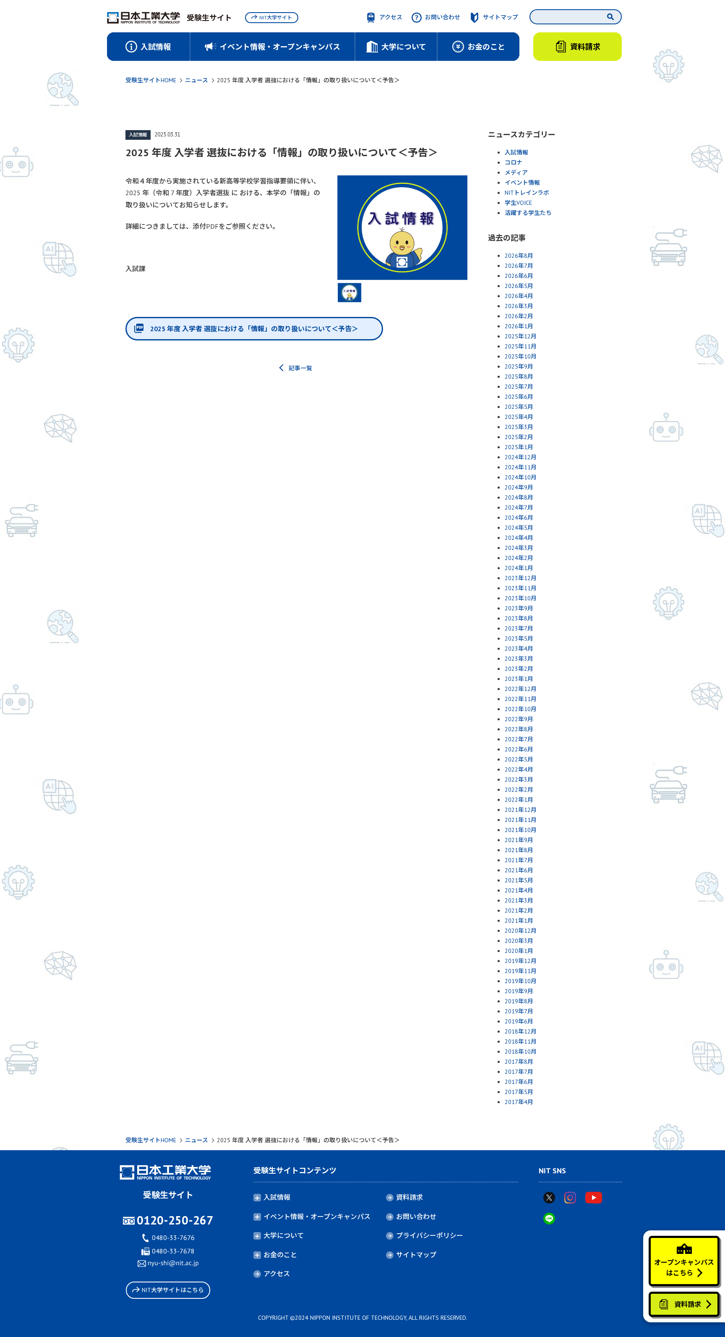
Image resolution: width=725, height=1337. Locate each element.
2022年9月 (519, 719)
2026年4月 (519, 296)
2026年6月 (519, 276)
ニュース (196, 80)
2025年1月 (519, 447)
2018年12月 (521, 1031)
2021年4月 (519, 890)
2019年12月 (521, 961)
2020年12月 (521, 930)
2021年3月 (519, 900)
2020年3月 (519, 941)
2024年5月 (519, 527)
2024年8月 (519, 497)
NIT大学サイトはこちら (173, 1290)
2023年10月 (521, 598)
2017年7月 (519, 1071)
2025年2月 (519, 437)
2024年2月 (519, 558)
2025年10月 (521, 356)
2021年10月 (521, 830)
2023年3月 (519, 658)
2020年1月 (519, 951)
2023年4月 (519, 648)
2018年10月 (521, 1051)
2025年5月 (519, 407)
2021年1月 (519, 920)
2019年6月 (519, 1021)
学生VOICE (518, 203)
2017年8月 (519, 1061)
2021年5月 (519, 880)
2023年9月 (519, 608)
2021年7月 (519, 860)
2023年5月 (519, 638)
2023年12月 (521, 578)
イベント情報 (522, 182)
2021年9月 (519, 840)
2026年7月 (519, 265)
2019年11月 (521, 971)
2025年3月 (519, 427)
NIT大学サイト (275, 17)
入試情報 (138, 135)
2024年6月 (519, 517)
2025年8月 (519, 376)
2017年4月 (519, 1102)
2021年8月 (519, 850)
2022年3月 (519, 779)
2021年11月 (521, 820)
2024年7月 (519, 507)
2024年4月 (519, 538)
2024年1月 (519, 568)
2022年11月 (521, 699)
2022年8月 (519, 729)
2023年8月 (519, 618)
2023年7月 (519, 628)
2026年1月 (519, 326)
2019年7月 (519, 1011)
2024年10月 (521, 477)
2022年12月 (521, 689)
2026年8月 (519, 255)
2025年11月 (521, 346)
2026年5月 (519, 286)
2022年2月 (519, 789)
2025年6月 (519, 396)
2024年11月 (521, 467)
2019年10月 (521, 981)
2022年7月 (519, 739)
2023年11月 (521, 588)
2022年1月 (519, 799)
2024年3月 (519, 548)
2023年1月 (519, 679)
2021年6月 (519, 870)
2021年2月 (519, 910)
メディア (516, 172)
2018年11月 (521, 1041)
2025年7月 (519, 386)
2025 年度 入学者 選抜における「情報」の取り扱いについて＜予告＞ (254, 328)
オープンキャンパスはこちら (684, 1267)
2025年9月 (519, 366)
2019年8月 (519, 1001)
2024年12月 (521, 457)
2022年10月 (521, 709)
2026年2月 (519, 316)
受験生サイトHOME (150, 80)
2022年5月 (519, 759)
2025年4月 (519, 417)
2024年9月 (519, 487)
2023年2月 (519, 668)
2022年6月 (519, 749)
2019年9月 (519, 991)
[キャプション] (402, 227)
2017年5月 (519, 1092)
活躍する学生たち (528, 213)
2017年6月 (519, 1082)
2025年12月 (521, 336)
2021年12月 (521, 810)
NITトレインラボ (527, 192)
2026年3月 (519, 306)
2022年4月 (519, 769)
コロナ (513, 162)
